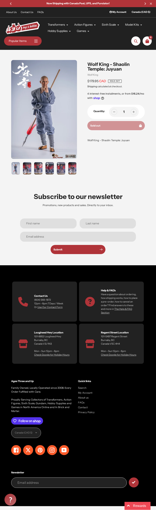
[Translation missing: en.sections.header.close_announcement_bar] (151, 4)
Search (82, 387)
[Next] (145, 4)
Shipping (92, 86)
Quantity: (99, 111)
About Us (11, 12)
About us (83, 397)
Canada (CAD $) (141, 11)
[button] (10, 500)
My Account (85, 392)
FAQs (81, 402)
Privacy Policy (86, 412)
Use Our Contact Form (50, 307)
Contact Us (27, 12)
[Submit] (134, 482)
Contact (83, 407)
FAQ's (40, 12)
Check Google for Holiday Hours (51, 354)
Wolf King (92, 74)
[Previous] (11, 4)
